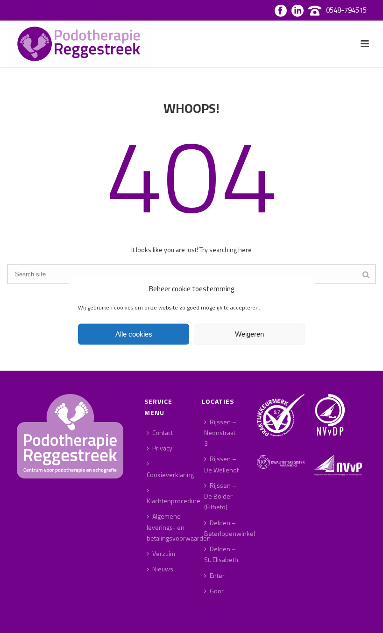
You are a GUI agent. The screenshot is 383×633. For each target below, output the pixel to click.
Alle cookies (133, 334)
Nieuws (162, 569)
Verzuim (163, 553)
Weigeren (249, 334)
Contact (162, 432)
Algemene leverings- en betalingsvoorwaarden (179, 526)
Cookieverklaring (170, 474)
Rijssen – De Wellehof (221, 464)
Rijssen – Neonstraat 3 (220, 432)
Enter (217, 575)
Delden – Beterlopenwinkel (229, 528)
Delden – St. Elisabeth (221, 554)
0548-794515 (346, 10)
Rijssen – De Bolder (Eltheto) (220, 496)
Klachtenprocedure (173, 501)
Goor (217, 591)
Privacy (162, 448)
